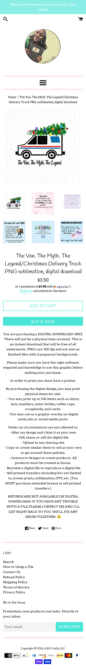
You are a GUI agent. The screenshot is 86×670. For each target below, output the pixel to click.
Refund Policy (14, 577)
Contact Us (11, 572)
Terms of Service (16, 587)
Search (8, 562)
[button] (43, 287)
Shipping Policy (15, 582)
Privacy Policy (14, 592)
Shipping (26, 291)
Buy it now (43, 322)
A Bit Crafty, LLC (54, 648)
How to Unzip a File (18, 567)
